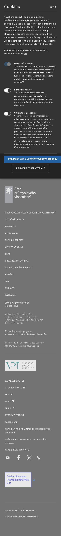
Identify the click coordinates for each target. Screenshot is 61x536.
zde (25, 53)
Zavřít (53, 6)
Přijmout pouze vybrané (30, 168)
